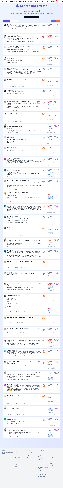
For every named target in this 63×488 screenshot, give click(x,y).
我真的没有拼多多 (10, 113)
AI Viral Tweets (28, 455)
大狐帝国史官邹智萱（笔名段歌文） (13, 46)
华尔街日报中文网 (10, 24)
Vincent (8, 90)
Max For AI (9, 395)
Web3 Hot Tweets (14, 21)
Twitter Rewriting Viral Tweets (42, 474)
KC (7, 68)
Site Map (51, 457)
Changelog (52, 455)
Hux (7, 124)
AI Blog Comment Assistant (42, 452)
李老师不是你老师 (10, 306)
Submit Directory (16, 462)
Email (51, 461)
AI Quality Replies (28, 457)
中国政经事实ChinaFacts (11, 79)
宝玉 (8, 339)
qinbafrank (9, 205)
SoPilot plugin (23, 13)
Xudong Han (9, 239)
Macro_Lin (9, 250)
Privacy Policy (52, 452)
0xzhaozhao (9, 295)
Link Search (15, 464)
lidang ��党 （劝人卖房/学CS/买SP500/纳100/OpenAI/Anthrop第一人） (20, 318)
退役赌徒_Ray (9, 227)
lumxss (8, 428)
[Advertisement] (31, 442)
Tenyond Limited (29, 485)
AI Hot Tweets (6, 21)
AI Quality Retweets (29, 459)
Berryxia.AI (9, 216)
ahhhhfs (8, 57)
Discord (51, 465)
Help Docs (15, 471)
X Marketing (30, 1)
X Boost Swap (16, 459)
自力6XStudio (9, 384)
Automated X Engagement (17, 457)
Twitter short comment (42, 476)
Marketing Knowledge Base (18, 469)
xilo (7, 418)
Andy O (8, 158)
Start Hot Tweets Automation (31, 16)
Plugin (15, 468)
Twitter (51, 463)
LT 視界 (8, 350)
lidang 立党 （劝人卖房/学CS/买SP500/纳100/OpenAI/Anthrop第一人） (19, 102)
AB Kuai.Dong (9, 35)
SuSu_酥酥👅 (9, 169)
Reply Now (51, 27)
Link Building (16, 466)
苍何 (8, 272)
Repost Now (51, 40)
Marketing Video (16, 452)
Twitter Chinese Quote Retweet (43, 461)
